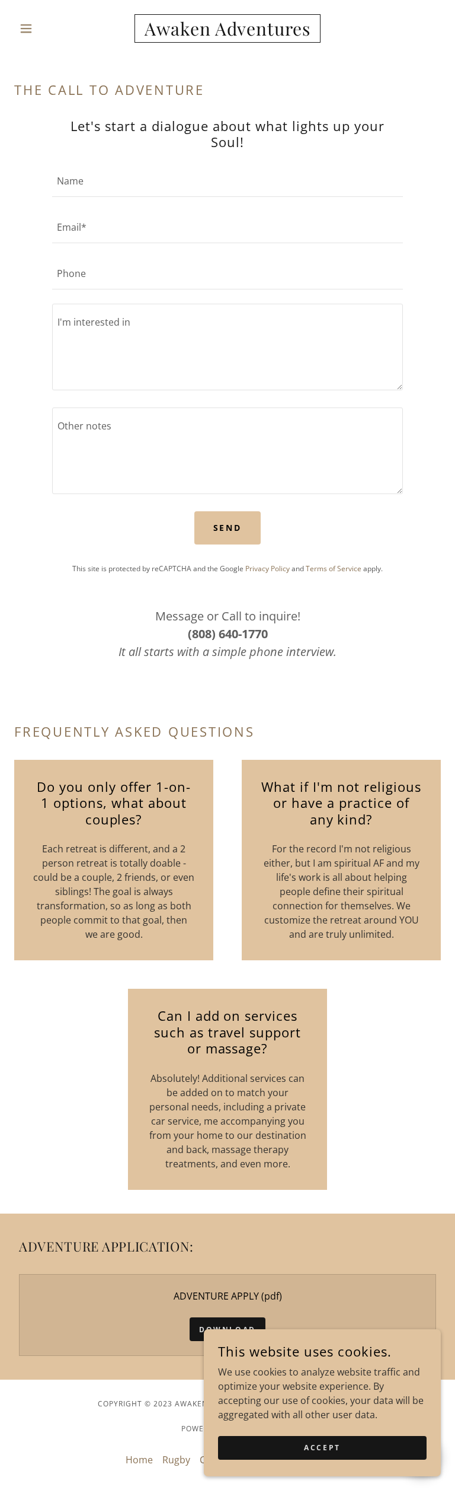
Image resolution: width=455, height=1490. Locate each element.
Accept (322, 1448)
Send (227, 527)
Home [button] (139, 1459)
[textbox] (227, 181)
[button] (46, 28)
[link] (227, 32)
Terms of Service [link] (333, 568)
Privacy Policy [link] (267, 568)
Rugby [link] (176, 1459)
